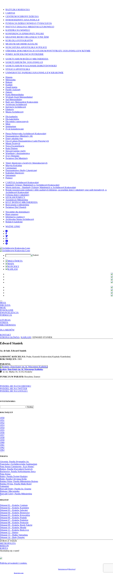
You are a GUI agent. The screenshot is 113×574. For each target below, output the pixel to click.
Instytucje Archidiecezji (16, 107)
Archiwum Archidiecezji (16, 104)
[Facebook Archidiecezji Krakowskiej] (6, 233)
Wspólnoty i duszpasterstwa (18, 153)
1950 (2, 418)
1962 (2, 447)
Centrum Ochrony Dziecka (22, 16)
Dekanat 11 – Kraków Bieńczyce (14, 530)
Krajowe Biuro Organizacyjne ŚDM (27, 37)
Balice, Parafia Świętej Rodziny (14, 476)
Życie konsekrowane (15, 129)
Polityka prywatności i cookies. (13, 563)
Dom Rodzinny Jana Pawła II (22, 20)
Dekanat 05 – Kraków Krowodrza (15, 515)
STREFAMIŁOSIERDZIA (8, 323)
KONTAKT (5, 335)
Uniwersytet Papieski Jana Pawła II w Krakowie (34, 72)
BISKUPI (4, 546)
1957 (2, 435)
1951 (2, 420)
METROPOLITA (8, 543)
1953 (2, 425)
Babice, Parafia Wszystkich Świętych (16, 469)
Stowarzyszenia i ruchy (16, 151)
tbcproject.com (18, 573)
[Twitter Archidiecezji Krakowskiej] (7, 236)
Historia (9, 77)
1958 (2, 437)
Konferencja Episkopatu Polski (25, 33)
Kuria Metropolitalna (15, 94)
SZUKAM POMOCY (15, 197)
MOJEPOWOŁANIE (6, 308)
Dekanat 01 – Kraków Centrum (14, 505)
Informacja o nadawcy (15, 217)
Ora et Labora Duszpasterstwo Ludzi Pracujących (27, 141)
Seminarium (11, 126)
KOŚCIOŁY (13, 266)
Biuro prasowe (12, 214)
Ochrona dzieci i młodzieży (17, 195)
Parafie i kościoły (13, 89)
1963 (2, 450)
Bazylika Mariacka (18, 9)
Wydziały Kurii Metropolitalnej (19, 97)
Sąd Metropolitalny (14, 99)
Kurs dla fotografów (19, 40)
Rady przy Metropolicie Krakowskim (22, 102)
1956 (2, 432)
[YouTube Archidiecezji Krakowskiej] (7, 241)
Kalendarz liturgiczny (15, 173)
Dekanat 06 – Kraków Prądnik (13, 517)
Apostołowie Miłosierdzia (17, 200)
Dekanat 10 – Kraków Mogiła (13, 527)
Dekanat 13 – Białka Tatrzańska (14, 535)
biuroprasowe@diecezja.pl (66, 569)
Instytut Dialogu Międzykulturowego (30, 27)
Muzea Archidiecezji (14, 112)
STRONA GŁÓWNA (9, 337)
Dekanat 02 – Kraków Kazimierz (14, 508)
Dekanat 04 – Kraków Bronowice (15, 513)
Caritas (10, 13)
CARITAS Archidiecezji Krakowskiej (22, 182)
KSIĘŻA (4, 548)
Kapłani (9, 85)
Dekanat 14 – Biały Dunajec (12, 537)
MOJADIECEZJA (5, 303)
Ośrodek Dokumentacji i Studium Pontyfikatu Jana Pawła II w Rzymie (48, 51)
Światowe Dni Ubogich (16, 207)
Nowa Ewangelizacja (15, 146)
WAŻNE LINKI (13, 226)
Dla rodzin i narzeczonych (17, 121)
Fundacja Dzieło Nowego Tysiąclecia (29, 23)
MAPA (11, 263)
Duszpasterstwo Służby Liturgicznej (21, 170)
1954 (2, 427)
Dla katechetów (12, 119)
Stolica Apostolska (18, 69)
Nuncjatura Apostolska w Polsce (26, 47)
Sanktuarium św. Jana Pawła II (24, 62)
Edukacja (10, 109)
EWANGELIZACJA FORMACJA (9, 313)
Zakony (9, 92)
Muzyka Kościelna (14, 165)
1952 (2, 423)
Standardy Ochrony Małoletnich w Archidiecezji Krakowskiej (32, 185)
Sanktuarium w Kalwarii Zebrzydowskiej (31, 66)
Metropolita (11, 80)
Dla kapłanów (12, 116)
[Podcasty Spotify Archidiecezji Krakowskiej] (7, 243)
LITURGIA (5, 320)
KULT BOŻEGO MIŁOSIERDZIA (22, 202)
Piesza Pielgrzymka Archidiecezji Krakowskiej (26, 133)
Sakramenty (11, 175)
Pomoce (9, 178)
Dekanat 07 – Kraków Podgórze (14, 520)
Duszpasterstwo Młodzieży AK (19, 136)
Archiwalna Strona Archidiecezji (20, 219)
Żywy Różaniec (12, 156)
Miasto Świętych (13, 143)
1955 (2, 430)
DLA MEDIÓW (7, 330)
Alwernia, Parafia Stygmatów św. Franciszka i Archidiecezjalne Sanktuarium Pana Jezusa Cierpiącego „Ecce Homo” (18, 464)
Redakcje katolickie (14, 222)
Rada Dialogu (12, 148)
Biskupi (9, 82)
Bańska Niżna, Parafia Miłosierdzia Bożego (19, 481)
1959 (2, 440)
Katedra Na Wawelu (18, 30)
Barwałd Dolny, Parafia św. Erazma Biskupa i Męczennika (15, 490)
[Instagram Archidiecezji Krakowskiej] (6, 238)
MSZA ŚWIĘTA (15, 261)
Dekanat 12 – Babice (9, 532)
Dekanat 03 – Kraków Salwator (14, 510)
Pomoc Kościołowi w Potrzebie (25, 54)
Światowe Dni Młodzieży (17, 158)
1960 (2, 442)
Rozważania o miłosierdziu (17, 205)
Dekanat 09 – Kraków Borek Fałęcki (16, 525)
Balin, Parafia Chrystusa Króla (13, 479)
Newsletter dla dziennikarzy (18, 212)
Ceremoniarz (11, 168)
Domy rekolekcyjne (14, 138)
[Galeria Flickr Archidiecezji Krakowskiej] (6, 231)
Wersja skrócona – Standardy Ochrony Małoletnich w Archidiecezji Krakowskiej (41, 187)
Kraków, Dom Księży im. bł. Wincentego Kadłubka (21, 369)
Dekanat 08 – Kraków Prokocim (14, 522)
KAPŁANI (13, 269)
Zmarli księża (11, 87)
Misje (8, 124)
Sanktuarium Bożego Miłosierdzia (27, 59)
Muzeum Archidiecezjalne (22, 44)
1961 (2, 445)
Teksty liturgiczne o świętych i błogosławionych (26, 163)
